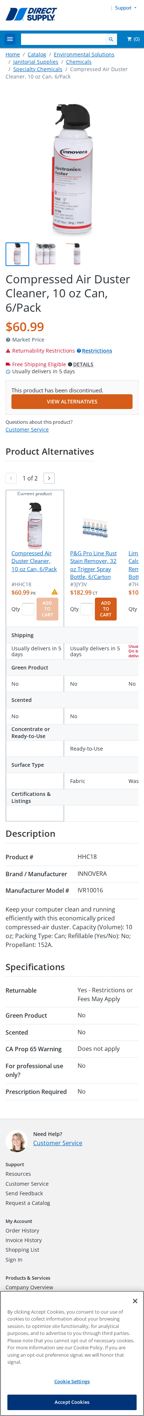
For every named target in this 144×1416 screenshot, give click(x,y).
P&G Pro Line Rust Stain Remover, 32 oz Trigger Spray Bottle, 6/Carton (93, 564)
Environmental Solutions (84, 54)
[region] (72, 1353)
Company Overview (29, 1287)
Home (13, 54)
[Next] (49, 478)
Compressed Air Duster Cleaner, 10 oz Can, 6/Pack (34, 561)
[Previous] (11, 478)
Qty (15, 608)
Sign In (14, 1259)
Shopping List (22, 1249)
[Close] (135, 1301)
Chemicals (79, 61)
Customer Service (27, 429)
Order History (22, 1230)
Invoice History (24, 1240)
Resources (18, 1173)
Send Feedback (24, 1193)
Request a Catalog (28, 1202)
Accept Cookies (72, 1402)
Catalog (37, 54)
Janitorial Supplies (35, 61)
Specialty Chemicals (37, 69)
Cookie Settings (72, 1381)
